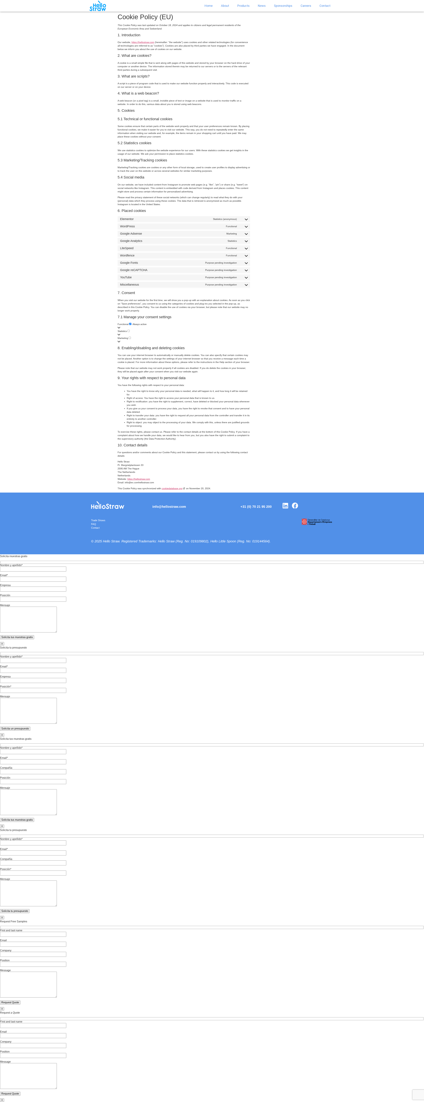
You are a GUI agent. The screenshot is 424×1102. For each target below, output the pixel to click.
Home (209, 5)
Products (243, 5)
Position (5, 960)
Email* (4, 575)
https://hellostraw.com (143, 42)
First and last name (11, 930)
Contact (324, 5)
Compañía (6, 768)
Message (5, 970)
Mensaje (5, 605)
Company (5, 950)
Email (3, 940)
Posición (5, 595)
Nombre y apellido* (11, 565)
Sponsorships (283, 5)
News (262, 5)
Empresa (5, 585)
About (225, 5)
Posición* (5, 686)
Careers (306, 5)
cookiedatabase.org (172, 488)
